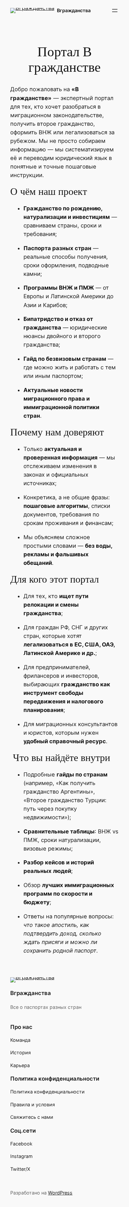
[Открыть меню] (115, 10)
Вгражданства (74, 10)
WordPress (60, 1192)
